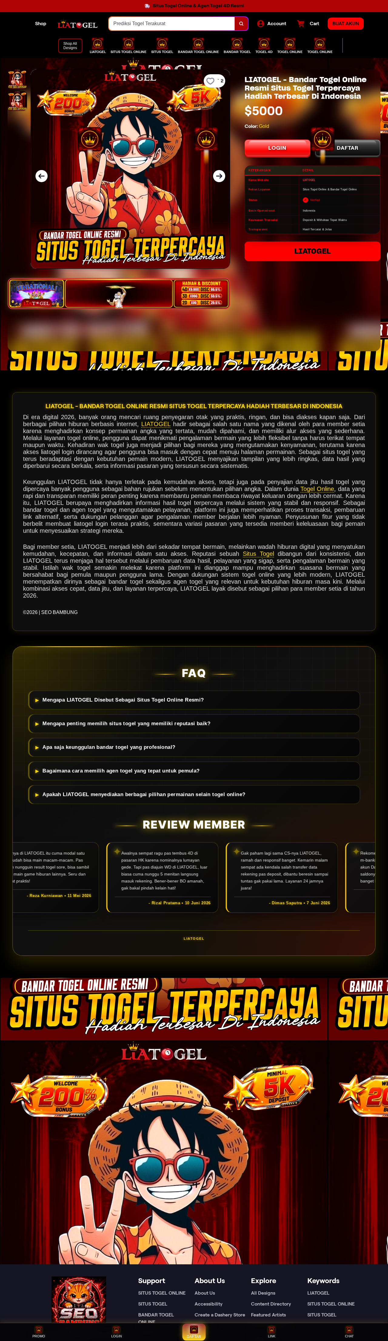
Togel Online (317, 488)
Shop (40, 23)
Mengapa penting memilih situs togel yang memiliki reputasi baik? (126, 723)
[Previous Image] (41, 176)
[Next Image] (219, 176)
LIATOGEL (312, 251)
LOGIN (277, 148)
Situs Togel (258, 553)
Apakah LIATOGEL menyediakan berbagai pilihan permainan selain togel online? (143, 794)
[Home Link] (77, 23)
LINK (271, 1336)
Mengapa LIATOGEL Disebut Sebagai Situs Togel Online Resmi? (123, 700)
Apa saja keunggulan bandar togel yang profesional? (108, 747)
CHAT (349, 1336)
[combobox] (172, 23)
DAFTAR (348, 148)
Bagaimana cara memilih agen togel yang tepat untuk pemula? (120, 771)
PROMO (38, 1336)
